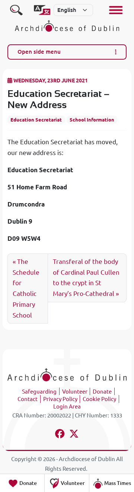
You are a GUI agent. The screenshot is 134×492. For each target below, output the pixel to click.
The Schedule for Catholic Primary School (26, 288)
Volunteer (74, 391)
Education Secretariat (36, 119)
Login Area (67, 406)
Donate (102, 391)
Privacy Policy (60, 399)
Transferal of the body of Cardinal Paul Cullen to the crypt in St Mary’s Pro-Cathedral (86, 277)
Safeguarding (39, 391)
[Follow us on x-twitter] (74, 434)
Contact (27, 399)
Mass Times (117, 483)
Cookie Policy (99, 399)
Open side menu (39, 51)
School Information (92, 119)
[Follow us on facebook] (60, 434)
